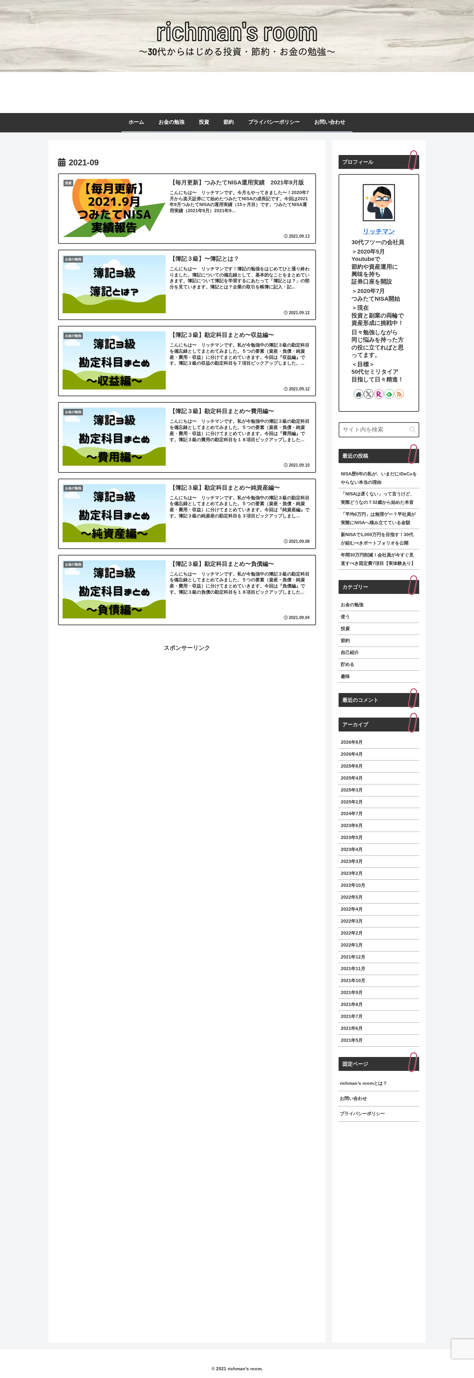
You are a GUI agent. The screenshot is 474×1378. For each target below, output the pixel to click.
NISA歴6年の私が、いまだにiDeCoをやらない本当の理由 (379, 478)
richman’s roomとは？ (363, 1083)
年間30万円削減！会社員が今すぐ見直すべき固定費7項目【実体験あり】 (378, 559)
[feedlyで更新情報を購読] (389, 394)
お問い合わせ (353, 1098)
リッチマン (379, 231)
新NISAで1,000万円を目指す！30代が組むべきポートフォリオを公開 (377, 538)
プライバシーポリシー (362, 1113)
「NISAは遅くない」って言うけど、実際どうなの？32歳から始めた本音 (378, 498)
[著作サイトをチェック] (358, 394)
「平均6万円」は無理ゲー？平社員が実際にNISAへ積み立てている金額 (378, 518)
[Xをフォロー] (368, 394)
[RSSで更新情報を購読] (399, 394)
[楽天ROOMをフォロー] (379, 394)
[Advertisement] (187, 698)
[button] (412, 429)
